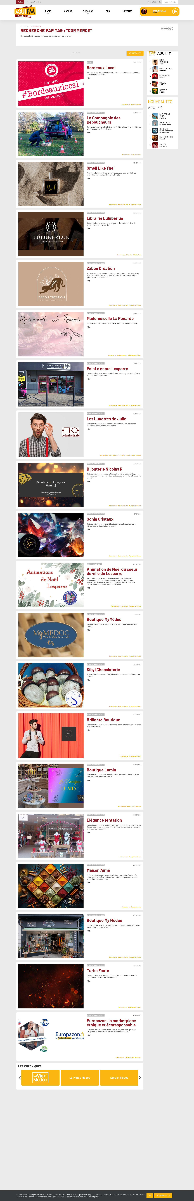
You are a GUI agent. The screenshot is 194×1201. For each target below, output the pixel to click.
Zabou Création (101, 268)
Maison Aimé (98, 870)
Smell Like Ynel (100, 168)
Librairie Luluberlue (105, 218)
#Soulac (138, 1057)
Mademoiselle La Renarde (110, 318)
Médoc (20, 2)
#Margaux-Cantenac (134, 806)
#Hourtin (129, 255)
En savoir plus (163, 1195)
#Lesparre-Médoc (135, 204)
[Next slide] (140, 1078)
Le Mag (89, 62)
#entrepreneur (136, 154)
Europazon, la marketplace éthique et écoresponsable (111, 1022)
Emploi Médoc (119, 1077)
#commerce (126, 104)
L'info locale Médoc (94, 564)
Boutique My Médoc (104, 920)
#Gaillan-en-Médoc (134, 355)
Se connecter (171, 2)
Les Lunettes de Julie (106, 419)
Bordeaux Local (101, 68)
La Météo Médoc (79, 1077)
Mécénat (128, 11)
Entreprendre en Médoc (95, 112)
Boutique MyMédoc (104, 619)
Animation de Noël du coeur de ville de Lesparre (112, 571)
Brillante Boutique (103, 720)
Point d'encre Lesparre (107, 368)
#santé (138, 455)
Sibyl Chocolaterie (103, 669)
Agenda (68, 11)
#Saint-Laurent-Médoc (127, 455)
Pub (108, 11)
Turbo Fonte (98, 970)
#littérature (137, 255)
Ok (150, 1195)
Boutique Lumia (101, 770)
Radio (48, 11)
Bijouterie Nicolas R (104, 469)
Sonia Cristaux (100, 519)
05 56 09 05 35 (155, 2)
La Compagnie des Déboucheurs (103, 120)
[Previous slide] (20, 1078)
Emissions (87, 11)
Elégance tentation (104, 820)
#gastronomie (136, 104)
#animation (115, 606)
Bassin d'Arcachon (34, 2)
